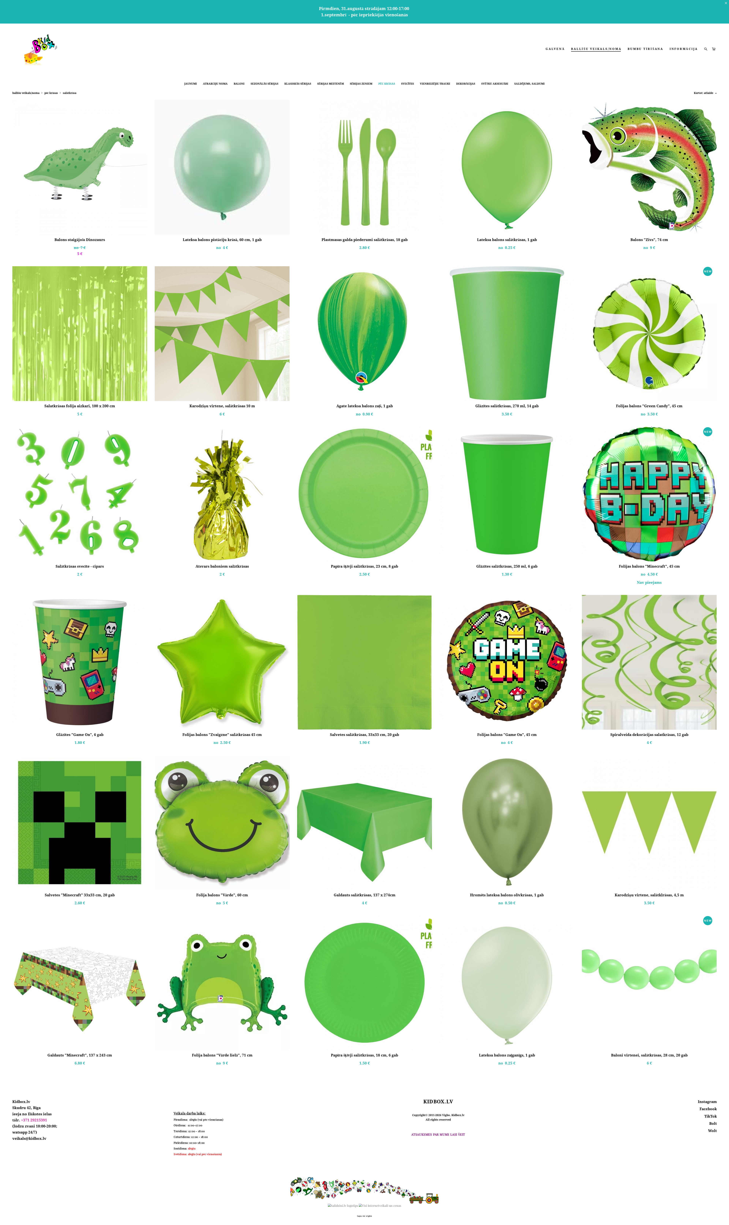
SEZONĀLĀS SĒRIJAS (264, 83)
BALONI (239, 83)
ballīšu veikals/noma (25, 93)
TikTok (710, 1116)
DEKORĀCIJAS (465, 83)
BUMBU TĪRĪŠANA (645, 48)
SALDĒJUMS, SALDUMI (529, 83)
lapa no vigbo (364, 1216)
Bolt (713, 1123)
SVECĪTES (407, 83)
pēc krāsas (51, 93)
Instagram (707, 1101)
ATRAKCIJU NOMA (215, 83)
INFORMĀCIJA (684, 48)
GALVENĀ (555, 48)
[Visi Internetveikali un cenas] (380, 1206)
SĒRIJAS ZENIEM (361, 83)
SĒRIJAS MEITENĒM (330, 83)
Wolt (712, 1130)
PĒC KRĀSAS (386, 83)
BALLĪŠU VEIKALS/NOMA (596, 48)
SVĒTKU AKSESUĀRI (494, 83)
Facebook (708, 1108)
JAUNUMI (190, 83)
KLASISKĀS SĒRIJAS (297, 83)
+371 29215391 (34, 1120)
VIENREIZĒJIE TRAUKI (435, 83)
